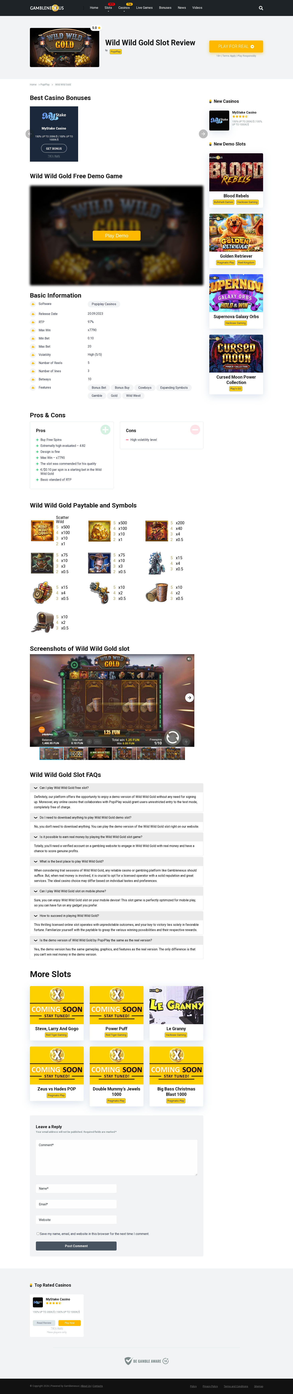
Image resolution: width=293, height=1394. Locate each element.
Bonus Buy (122, 388)
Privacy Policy (210, 1386)
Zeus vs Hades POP (56, 1088)
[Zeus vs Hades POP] (57, 1083)
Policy (193, 1386)
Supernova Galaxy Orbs (236, 316)
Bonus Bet (99, 388)
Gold (114, 396)
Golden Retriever (236, 256)
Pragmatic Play (56, 1095)
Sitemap (258, 1386)
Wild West (133, 396)
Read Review (44, 1323)
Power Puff (116, 1028)
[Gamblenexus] (47, 6)
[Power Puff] (117, 1023)
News (182, 8)
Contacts (98, 1386)
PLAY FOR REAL (234, 46)
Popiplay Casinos (104, 304)
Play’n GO (235, 388)
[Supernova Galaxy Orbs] (236, 311)
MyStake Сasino (54, 128)
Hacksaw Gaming (176, 1034)
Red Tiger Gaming (56, 1034)
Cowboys (144, 388)
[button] (189, 697)
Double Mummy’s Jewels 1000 (116, 1091)
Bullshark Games (223, 202)
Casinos (124, 8)
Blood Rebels (236, 195)
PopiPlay (116, 51)
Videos (197, 8)
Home (94, 8)
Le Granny (176, 1028)
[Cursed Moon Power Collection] (236, 371)
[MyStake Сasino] (219, 129)
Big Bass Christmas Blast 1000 (176, 1091)
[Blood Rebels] (236, 190)
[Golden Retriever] (236, 250)
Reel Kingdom (246, 262)
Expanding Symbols (174, 388)
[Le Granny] (176, 1023)
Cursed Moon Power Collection (236, 380)
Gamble (97, 396)
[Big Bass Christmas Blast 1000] (176, 1083)
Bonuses (165, 8)
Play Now (70, 1323)
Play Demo (116, 235)
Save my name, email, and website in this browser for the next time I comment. (94, 1234)
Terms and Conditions (236, 1386)
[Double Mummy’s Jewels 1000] (117, 1083)
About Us (86, 1386)
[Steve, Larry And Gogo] (57, 1023)
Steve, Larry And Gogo (57, 1028)
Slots (108, 8)
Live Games (144, 8)
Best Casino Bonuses (60, 98)
